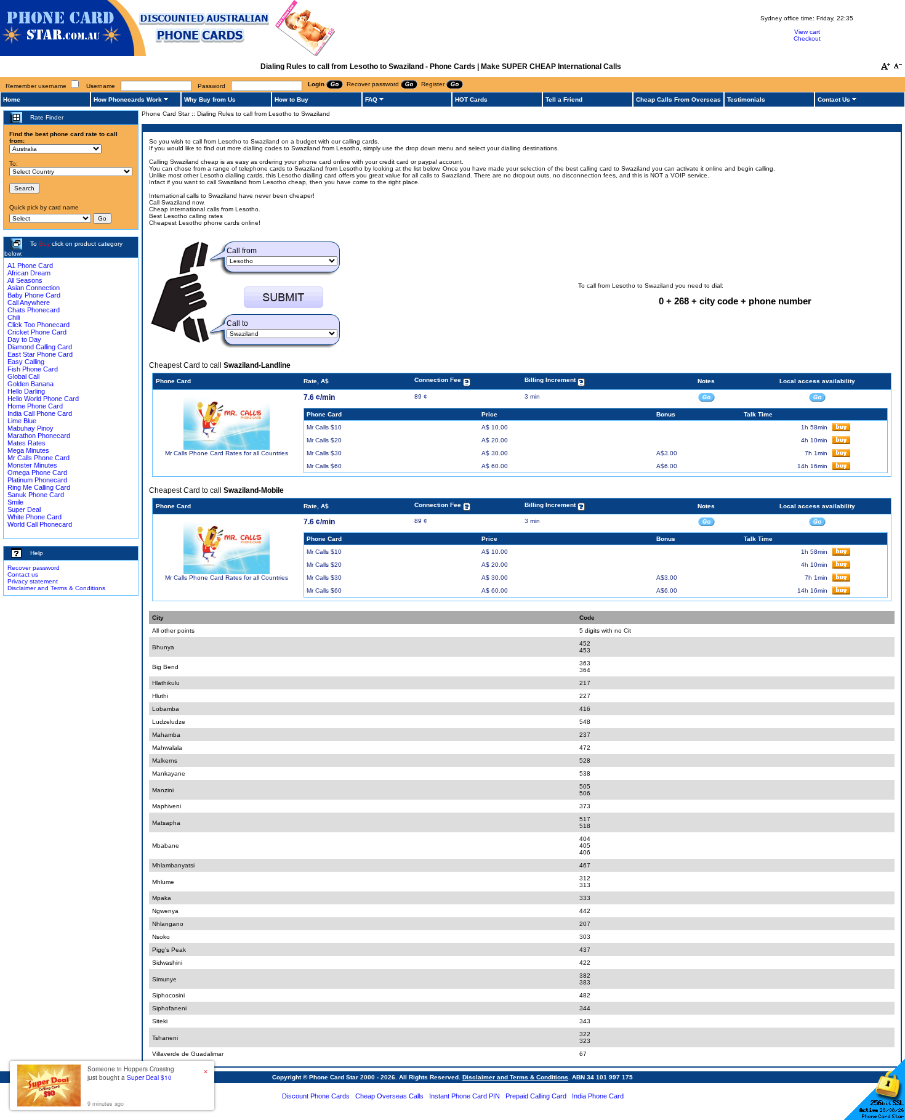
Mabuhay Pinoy (30, 428)
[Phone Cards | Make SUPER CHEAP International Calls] (168, 54)
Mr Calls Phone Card (38, 457)
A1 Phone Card (30, 265)
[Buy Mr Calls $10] (841, 429)
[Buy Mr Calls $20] (841, 442)
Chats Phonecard (33, 310)
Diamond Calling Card (39, 347)
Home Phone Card (35, 406)
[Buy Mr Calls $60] (841, 468)
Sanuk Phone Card (35, 494)
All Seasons (24, 280)
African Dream (28, 273)
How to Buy (291, 99)
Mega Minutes (28, 450)
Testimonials (746, 99)
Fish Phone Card (32, 369)
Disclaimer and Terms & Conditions (56, 588)
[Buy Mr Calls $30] (841, 455)
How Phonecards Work (128, 99)
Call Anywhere (28, 302)
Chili (13, 317)
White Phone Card (34, 517)
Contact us (22, 574)
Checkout (807, 38)
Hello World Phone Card (43, 398)
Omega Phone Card (37, 472)
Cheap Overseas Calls (389, 1096)
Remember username (36, 86)
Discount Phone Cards (316, 1096)
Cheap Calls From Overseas (678, 99)
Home (11, 99)
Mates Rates (26, 443)
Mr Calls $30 (324, 453)
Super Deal (24, 509)
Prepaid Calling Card (535, 1096)
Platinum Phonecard (37, 480)
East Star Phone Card (40, 354)
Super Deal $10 (149, 1077)
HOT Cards (471, 99)
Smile (15, 502)
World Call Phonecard (39, 524)
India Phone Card (598, 1096)
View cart (807, 31)
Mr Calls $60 (324, 466)
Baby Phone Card (33, 295)
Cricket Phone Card (36, 332)
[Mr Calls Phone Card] (226, 447)
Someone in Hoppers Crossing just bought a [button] (130, 1073)
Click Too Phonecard (38, 324)
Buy (44, 243)
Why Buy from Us (210, 99)
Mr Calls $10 (324, 427)
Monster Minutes (32, 465)
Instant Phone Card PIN (464, 1096)
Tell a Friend (563, 99)
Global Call (23, 376)
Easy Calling (25, 361)
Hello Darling (26, 391)
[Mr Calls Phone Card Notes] (706, 396)
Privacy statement (32, 581)
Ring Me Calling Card (38, 487)
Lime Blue (21, 420)
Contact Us (834, 99)
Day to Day (24, 339)
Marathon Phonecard (38, 435)
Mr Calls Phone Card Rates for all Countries (226, 453)
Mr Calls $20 (324, 440)
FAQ (371, 99)
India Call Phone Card (39, 413)
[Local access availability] (817, 396)
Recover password (33, 567)
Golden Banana (30, 384)
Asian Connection (33, 287)
